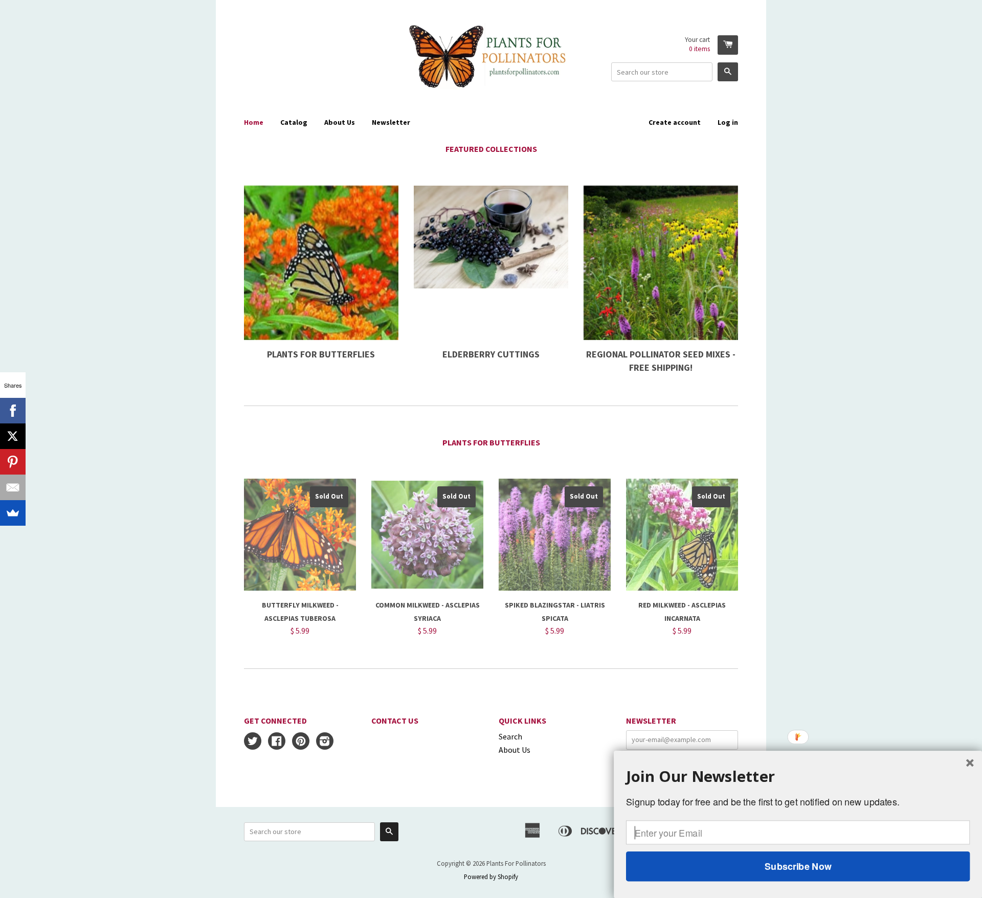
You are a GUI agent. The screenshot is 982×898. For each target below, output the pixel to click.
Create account (675, 122)
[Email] (13, 487)
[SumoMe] (13, 513)
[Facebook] (13, 410)
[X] (13, 436)
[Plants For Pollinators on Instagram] (324, 742)
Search (510, 736)
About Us (339, 122)
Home (253, 122)
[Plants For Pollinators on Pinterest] (300, 742)
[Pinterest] (13, 462)
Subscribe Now (798, 866)
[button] (798, 776)
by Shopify (503, 876)
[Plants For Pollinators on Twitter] (252, 742)
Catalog (293, 122)
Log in (728, 122)
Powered (476, 876)
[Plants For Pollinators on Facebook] (276, 742)
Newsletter (391, 122)
